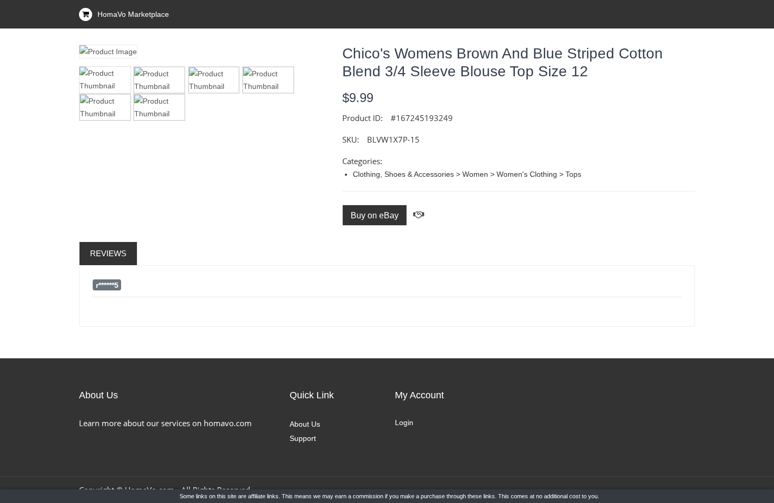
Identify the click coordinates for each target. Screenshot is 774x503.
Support (303, 438)
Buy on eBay (375, 215)
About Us (305, 424)
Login (404, 422)
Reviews (108, 253)
